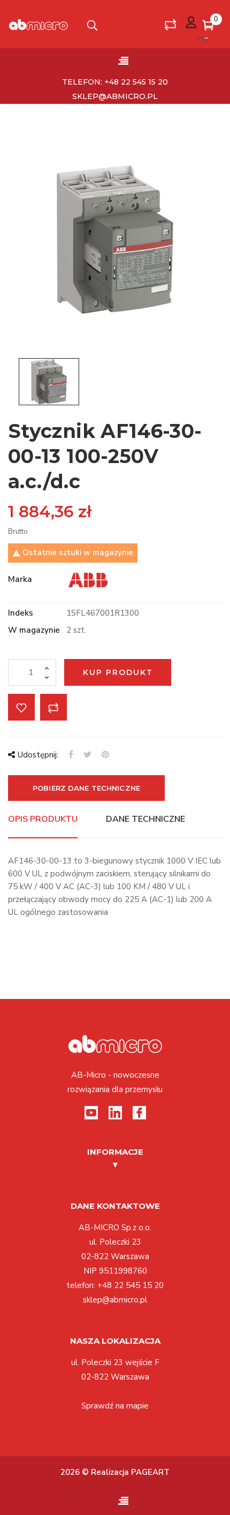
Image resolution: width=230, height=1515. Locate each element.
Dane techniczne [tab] (145, 819)
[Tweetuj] (87, 754)
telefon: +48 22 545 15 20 (115, 82)
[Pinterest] (105, 754)
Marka (20, 579)
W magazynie (34, 630)
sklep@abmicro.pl (115, 96)
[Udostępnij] (70, 754)
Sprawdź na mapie (115, 1405)
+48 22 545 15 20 (130, 1285)
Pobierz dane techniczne (86, 788)
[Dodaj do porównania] (53, 707)
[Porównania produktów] (170, 24)
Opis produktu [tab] (43, 819)
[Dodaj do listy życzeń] (21, 707)
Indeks (20, 613)
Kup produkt (118, 672)
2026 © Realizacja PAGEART (115, 1472)
